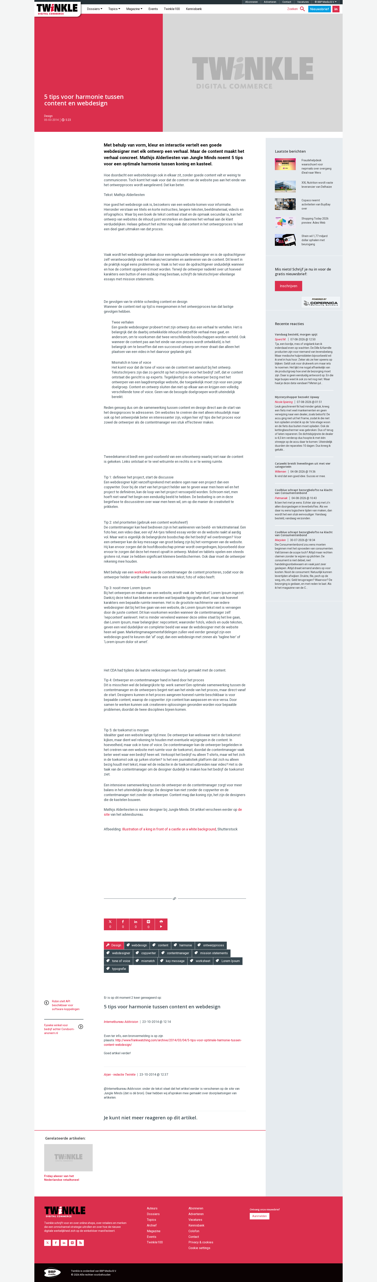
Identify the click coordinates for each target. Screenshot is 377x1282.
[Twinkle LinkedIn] (335, 9)
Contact (286, 1)
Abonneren (251, 1)
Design (48, 116)
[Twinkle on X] (47, 1243)
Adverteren (270, 1)
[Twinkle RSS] (80, 1243)
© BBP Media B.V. (325, 1)
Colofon (193, 1231)
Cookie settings (199, 1248)
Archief (152, 1225)
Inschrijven (288, 286)
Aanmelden (259, 1216)
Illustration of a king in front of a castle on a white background (169, 829)
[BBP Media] (56, 1273)
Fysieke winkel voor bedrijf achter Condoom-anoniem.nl (59, 1029)
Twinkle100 (172, 9)
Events (153, 9)
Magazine (133, 9)
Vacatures (303, 1)
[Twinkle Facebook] (55, 1243)
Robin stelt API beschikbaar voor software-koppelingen (66, 1005)
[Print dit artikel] (161, 924)
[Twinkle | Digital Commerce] (57, 9)
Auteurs (152, 1208)
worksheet (142, 572)
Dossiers (94, 9)
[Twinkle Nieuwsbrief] (319, 9)
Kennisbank (194, 9)
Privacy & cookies (200, 1242)
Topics (113, 9)
